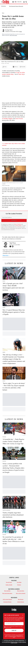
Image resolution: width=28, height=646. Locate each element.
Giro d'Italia (19, 582)
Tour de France (9, 582)
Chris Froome (19, 118)
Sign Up (14, 630)
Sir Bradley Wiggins (7, 118)
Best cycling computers (20, 593)
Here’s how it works (13, 35)
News (3, 13)
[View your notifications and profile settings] (13, 2)
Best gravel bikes (20, 590)
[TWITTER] (11, 246)
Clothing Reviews (20, 601)
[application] (14, 131)
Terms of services (17, 224)
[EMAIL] (13, 246)
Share (5, 66)
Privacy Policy (18, 635)
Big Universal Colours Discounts (16, 6)
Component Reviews (7, 601)
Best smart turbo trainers (7, 593)
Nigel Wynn (10, 30)
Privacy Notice (19, 225)
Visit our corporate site (19, 640)
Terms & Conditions (12, 636)
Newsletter (23, 66)
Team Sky (21, 74)
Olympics (19, 584)
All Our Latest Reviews (7, 599)
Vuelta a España (9, 584)
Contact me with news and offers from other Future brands (14, 627)
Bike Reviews (20, 599)
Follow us (16, 66)
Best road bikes (7, 590)
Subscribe (19, 1)
